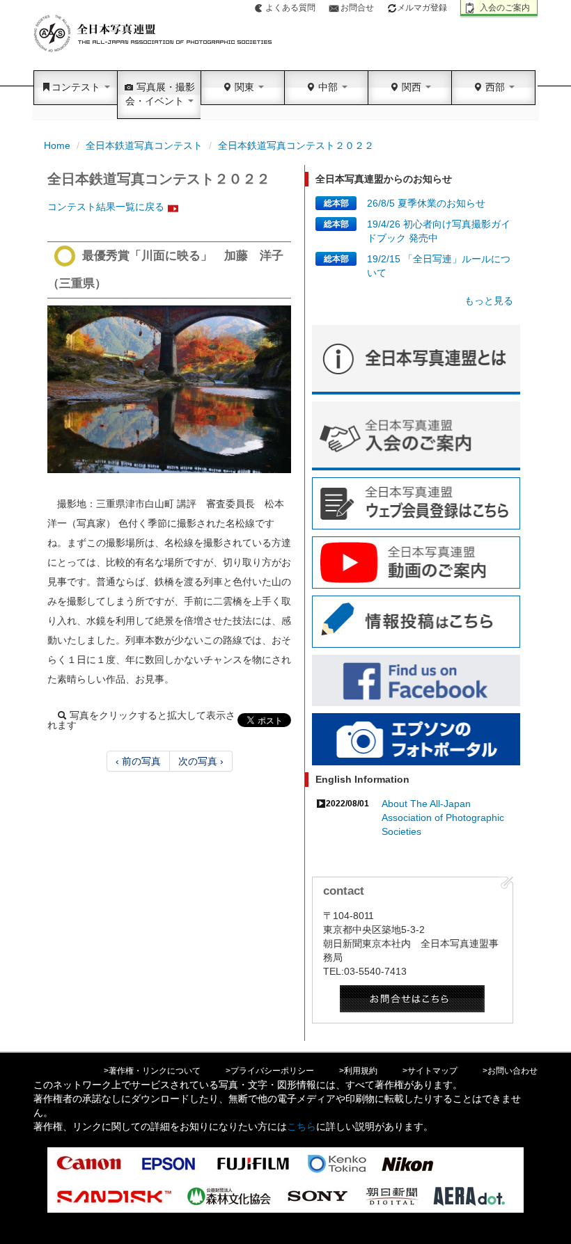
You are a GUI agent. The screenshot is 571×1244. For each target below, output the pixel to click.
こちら (301, 1126)
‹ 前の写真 (138, 761)
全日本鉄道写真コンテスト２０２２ (296, 145)
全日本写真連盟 (153, 34)
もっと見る (488, 300)
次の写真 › (201, 761)
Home (57, 145)
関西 (411, 87)
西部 (495, 87)
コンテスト (77, 87)
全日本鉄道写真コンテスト (144, 145)
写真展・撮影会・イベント (160, 93)
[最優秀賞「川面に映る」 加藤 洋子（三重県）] (169, 389)
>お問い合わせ (510, 1071)
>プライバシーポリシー (270, 1071)
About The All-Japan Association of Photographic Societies (443, 817)
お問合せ (357, 8)
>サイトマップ (429, 1071)
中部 (328, 87)
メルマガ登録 (422, 8)
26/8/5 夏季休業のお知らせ (426, 203)
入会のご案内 (505, 8)
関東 (244, 87)
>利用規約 (358, 1071)
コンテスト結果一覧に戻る (105, 206)
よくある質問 (290, 8)
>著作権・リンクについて (152, 1071)
